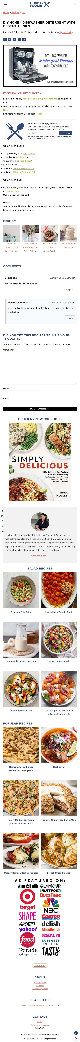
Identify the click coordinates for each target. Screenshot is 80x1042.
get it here (29, 153)
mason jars (13, 191)
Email (6, 399)
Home (6, 12)
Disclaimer (40, 986)
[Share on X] (14, 39)
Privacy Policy (40, 983)
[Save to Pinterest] (19, 39)
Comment (8, 350)
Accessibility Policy (40, 989)
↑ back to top (40, 965)
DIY (23, 12)
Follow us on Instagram (40, 1025)
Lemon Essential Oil (23, 168)
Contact (40, 1022)
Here (5, 110)
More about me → (40, 556)
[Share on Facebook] (5, 39)
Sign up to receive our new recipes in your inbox (40, 1005)
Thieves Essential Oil (24, 172)
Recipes (15, 12)
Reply (70, 290)
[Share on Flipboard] (9, 39)
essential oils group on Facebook (40, 99)
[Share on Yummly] (24, 39)
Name (6, 388)
